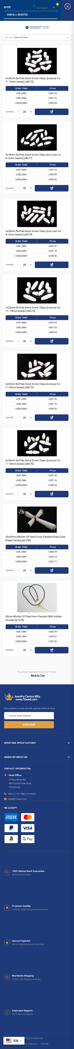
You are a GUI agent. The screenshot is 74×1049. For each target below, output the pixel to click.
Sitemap (45, 1044)
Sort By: (8, 37)
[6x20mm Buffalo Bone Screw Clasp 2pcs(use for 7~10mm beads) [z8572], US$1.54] (37, 61)
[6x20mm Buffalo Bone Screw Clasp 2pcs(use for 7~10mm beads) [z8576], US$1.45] (37, 443)
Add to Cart (51, 112)
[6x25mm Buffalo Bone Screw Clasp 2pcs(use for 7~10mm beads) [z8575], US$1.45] (37, 367)
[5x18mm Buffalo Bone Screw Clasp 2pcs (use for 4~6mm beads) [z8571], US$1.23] (37, 137)
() (57, 4)
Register (44, 8)
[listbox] (41, 37)
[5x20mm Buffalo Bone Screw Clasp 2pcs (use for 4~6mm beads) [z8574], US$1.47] (37, 214)
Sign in (43, 4)
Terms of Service (29, 1044)
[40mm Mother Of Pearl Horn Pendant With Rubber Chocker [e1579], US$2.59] (37, 598)
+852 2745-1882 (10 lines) (22, 793)
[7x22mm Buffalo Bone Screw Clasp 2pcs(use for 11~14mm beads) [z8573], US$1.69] (37, 290)
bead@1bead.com (17, 799)
